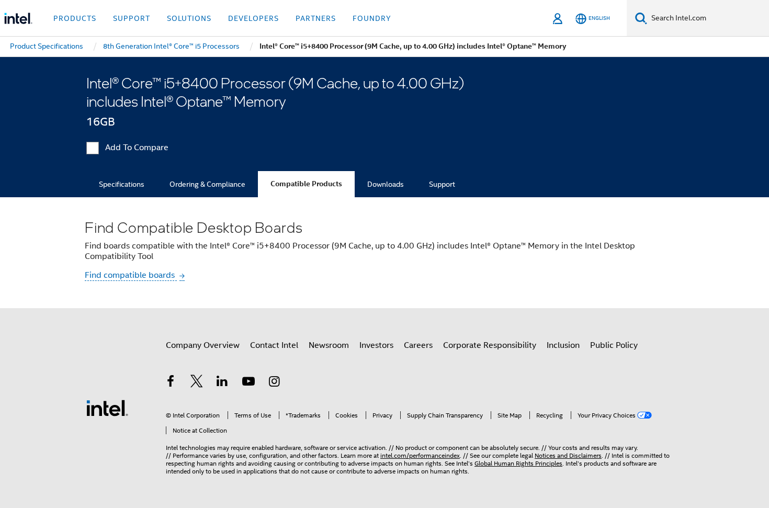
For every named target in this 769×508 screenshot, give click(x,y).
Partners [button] (316, 18)
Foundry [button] (372, 18)
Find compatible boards (131, 275)
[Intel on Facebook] (170, 383)
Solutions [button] (189, 18)
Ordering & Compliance (207, 184)
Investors (376, 345)
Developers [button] (253, 18)
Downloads (385, 184)
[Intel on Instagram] (274, 383)
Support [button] (131, 18)
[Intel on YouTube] (248, 383)
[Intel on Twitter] (197, 383)
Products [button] (74, 18)
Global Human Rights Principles (518, 463)
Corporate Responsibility (489, 345)
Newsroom (329, 345)
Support (442, 184)
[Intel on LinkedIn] (222, 383)
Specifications (121, 184)
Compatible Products (306, 184)
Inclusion (563, 345)
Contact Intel (274, 345)
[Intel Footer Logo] (107, 407)
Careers (418, 345)
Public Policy (614, 345)
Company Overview (203, 345)
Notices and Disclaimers (568, 455)
